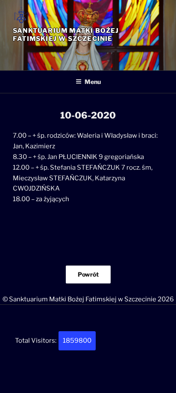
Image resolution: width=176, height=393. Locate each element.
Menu (93, 81)
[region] (88, 52)
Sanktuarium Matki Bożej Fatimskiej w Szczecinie (66, 35)
